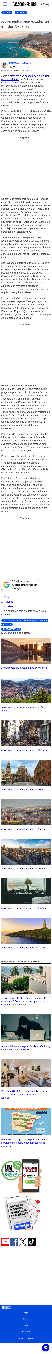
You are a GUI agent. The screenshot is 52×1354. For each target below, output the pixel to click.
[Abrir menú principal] (5, 4)
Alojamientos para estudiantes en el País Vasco (23, 709)
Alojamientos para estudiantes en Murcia (23, 789)
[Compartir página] (48, 4)
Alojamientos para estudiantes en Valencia (24, 667)
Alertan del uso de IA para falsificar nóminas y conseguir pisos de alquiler (26, 1048)
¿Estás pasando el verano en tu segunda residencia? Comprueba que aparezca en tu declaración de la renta (25, 1001)
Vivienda (7, 12)
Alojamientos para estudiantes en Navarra (24, 750)
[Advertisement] (26, 167)
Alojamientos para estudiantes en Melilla (23, 829)
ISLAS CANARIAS (11, 629)
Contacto (26, 1319)
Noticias (8, 597)
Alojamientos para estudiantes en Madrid (23, 868)
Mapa (26, 1313)
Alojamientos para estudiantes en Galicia (23, 947)
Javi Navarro (25, 63)
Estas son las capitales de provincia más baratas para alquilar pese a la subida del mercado (23, 1142)
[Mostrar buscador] (42, 4)
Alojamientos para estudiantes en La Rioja (24, 908)
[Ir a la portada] (25, 4)
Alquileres (21, 12)
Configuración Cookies (26, 1338)
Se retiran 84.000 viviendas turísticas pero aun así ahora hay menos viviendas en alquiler (24, 1094)
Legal (26, 1325)
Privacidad (26, 1332)
